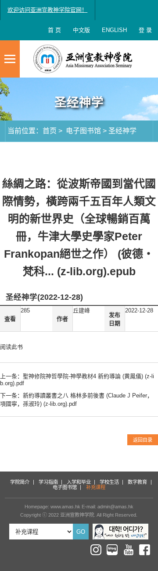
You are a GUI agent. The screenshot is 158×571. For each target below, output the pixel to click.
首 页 (54, 30)
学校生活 (109, 482)
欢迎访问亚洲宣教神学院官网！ (47, 10)
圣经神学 (122, 130)
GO (80, 531)
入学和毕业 (79, 482)
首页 (50, 130)
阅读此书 (11, 347)
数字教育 (137, 482)
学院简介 (19, 482)
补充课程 (95, 487)
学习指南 (48, 482)
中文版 (81, 30)
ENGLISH (114, 30)
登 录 (145, 30)
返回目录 (142, 440)
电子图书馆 (82, 130)
